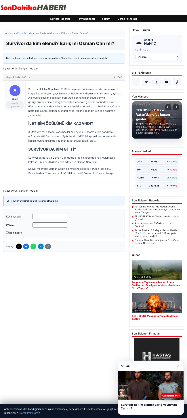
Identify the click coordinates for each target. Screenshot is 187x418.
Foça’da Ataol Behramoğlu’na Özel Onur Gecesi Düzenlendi (157, 241)
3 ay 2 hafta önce (64, 58)
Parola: (10, 224)
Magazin (33, 33)
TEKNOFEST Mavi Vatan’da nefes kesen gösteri (157, 218)
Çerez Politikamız (29, 412)
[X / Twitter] (146, 82)
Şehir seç (141, 49)
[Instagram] (156, 82)
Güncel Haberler (60, 18)
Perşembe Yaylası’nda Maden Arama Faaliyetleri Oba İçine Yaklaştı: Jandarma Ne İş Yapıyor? (157, 209)
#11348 (118, 77)
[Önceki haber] (168, 107)
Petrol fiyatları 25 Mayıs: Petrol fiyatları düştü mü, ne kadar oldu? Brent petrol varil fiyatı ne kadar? (156, 233)
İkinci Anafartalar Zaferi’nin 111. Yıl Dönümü (154, 225)
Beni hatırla (15, 232)
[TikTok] (177, 82)
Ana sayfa (10, 33)
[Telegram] (41, 246)
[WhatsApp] (33, 246)
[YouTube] (167, 82)
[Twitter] (19, 246)
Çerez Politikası (127, 18)
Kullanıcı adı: (13, 216)
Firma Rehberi (86, 18)
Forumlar (22, 33)
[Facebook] (26, 246)
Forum (106, 18)
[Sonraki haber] (176, 107)
